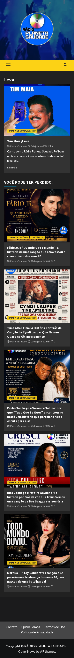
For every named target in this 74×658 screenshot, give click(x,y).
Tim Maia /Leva (18, 141)
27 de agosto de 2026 (40, 586)
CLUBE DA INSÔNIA (18, 237)
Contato (11, 627)
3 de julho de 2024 (39, 146)
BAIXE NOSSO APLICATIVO (22, 130)
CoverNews (26, 651)
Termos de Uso (54, 627)
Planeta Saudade (18, 146)
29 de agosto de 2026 (40, 261)
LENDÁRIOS (37, 237)
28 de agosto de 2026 (40, 426)
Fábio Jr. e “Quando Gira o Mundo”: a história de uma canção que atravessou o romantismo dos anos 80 (36, 252)
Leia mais (12, 167)
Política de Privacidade (37, 632)
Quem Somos (30, 627)
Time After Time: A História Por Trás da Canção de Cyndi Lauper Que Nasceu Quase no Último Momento (34, 332)
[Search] (65, 64)
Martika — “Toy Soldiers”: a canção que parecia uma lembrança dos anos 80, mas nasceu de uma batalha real (35, 577)
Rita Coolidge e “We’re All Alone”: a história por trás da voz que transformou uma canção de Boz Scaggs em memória (36, 497)
